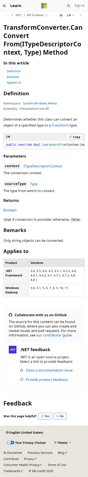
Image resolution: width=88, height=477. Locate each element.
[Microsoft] (44, 6)
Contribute (11, 459)
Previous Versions (40, 453)
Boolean (10, 210)
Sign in (80, 5)
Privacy (29, 459)
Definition (14, 71)
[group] (44, 145)
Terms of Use (57, 465)
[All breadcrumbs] (7, 15)
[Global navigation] (4, 6)
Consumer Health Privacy (21, 465)
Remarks (13, 77)
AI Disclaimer (12, 453)
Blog (61, 453)
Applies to (14, 82)
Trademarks (11, 471)
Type (34, 184)
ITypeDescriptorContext (42, 166)
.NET (18, 15)
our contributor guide (54, 335)
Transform (60, 125)
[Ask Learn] (61, 15)
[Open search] (68, 6)
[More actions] (81, 15)
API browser (35, 15)
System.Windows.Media (40, 103)
